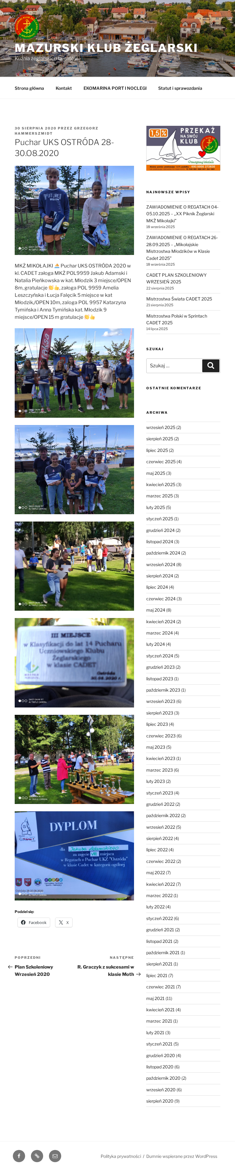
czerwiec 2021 (160, 986)
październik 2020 (163, 1078)
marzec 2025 (159, 495)
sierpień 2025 (159, 438)
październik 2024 (163, 552)
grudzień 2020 (160, 1055)
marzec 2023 (159, 770)
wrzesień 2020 (161, 1089)
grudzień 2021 (160, 929)
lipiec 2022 (157, 849)
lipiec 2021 (156, 975)
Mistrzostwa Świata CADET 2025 (179, 298)
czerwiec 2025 (161, 461)
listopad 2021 (159, 941)
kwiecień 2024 (160, 621)
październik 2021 (163, 952)
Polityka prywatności (121, 1156)
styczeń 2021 (159, 1043)
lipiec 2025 (157, 450)
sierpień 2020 (159, 1101)
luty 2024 (155, 644)
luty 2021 (155, 1032)
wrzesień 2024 (160, 564)
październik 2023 (163, 690)
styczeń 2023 (159, 792)
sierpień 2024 (159, 575)
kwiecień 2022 (160, 884)
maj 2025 (155, 473)
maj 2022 (155, 872)
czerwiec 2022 (160, 861)
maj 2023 (155, 747)
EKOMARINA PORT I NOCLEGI (115, 88)
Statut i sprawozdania (180, 88)
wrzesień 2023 (160, 701)
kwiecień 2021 (160, 1009)
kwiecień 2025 (160, 484)
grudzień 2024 (160, 530)
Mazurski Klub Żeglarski (106, 48)
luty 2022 (155, 906)
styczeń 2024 (159, 655)
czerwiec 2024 (161, 598)
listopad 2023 (159, 678)
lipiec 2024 (157, 587)
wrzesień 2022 (160, 827)
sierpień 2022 (159, 838)
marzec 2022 (159, 895)
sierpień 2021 (159, 963)
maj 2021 (155, 998)
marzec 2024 (159, 632)
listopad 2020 (159, 1066)
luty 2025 (155, 507)
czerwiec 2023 (161, 735)
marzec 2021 (159, 1021)
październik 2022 (163, 815)
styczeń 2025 (159, 518)
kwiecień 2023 (160, 758)
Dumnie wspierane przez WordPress (181, 1156)
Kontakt (64, 88)
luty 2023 (155, 781)
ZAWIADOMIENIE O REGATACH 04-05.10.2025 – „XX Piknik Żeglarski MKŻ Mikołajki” (182, 213)
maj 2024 (155, 610)
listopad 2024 (159, 541)
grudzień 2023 (160, 667)
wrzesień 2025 (160, 427)
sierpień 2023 (159, 712)
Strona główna (29, 88)
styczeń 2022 (159, 918)
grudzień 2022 (160, 804)
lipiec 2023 (157, 724)
